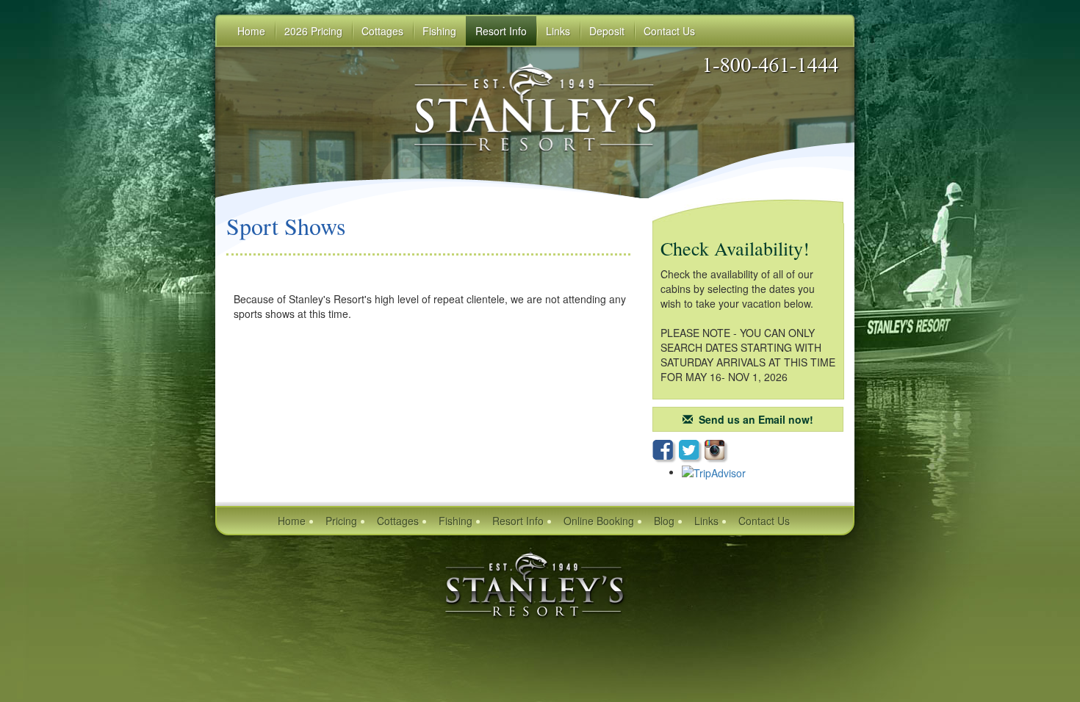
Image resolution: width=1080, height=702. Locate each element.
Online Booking (599, 520)
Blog (664, 520)
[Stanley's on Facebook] (665, 451)
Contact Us (764, 520)
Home (251, 30)
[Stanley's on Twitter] (692, 451)
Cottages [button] (382, 30)
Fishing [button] (439, 30)
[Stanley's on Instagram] (717, 451)
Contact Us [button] (669, 30)
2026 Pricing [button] (313, 30)
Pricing (341, 520)
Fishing (455, 520)
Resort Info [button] (501, 30)
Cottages (398, 520)
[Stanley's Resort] (535, 583)
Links (558, 30)
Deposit (606, 30)
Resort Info (518, 520)
